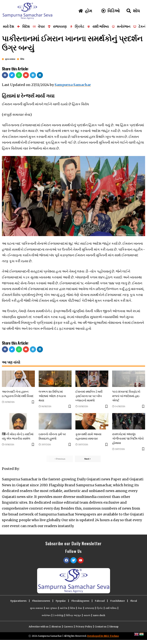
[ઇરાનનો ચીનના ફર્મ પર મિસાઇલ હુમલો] (55, 421)
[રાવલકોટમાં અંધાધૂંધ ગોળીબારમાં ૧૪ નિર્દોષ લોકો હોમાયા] (128, 421)
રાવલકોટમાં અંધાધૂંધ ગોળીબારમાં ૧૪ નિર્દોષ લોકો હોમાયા (128, 438)
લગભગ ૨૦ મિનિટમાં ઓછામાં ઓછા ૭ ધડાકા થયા (52, 395)
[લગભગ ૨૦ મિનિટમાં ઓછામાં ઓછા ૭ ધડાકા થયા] (55, 379)
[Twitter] (73, 560)
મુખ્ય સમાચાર (10, 59)
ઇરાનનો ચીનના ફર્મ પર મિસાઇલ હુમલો (52, 436)
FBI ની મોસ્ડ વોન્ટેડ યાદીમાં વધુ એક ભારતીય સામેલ (17, 436)
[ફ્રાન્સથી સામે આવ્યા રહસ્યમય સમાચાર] (91, 421)
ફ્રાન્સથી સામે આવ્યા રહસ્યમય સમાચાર (88, 436)
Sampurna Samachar (73, 85)
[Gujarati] (141, 634)
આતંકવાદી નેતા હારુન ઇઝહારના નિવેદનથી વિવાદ (18, 393)
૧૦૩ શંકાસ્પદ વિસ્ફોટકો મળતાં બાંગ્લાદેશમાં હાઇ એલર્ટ (126, 395)
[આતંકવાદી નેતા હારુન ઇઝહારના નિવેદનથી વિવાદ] (18, 379)
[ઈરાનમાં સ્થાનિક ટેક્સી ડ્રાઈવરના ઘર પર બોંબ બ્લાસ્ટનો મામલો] (91, 379)
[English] (136, 634)
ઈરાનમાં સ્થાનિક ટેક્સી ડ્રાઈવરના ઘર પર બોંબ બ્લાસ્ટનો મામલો (89, 395)
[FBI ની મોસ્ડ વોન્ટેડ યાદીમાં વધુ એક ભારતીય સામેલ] (18, 421)
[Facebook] (66, 560)
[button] (5, 75)
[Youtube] (81, 560)
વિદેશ (22, 59)
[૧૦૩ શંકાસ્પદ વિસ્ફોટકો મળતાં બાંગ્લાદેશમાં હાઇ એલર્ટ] (128, 379)
